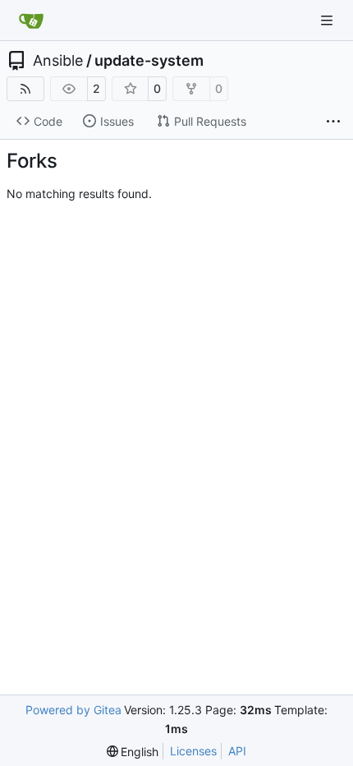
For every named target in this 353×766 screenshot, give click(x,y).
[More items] (333, 121)
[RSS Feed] (25, 88)
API (237, 751)
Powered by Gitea (73, 710)
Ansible (58, 61)
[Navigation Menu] (328, 20)
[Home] (31, 20)
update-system (149, 61)
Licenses (193, 751)
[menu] (133, 752)
